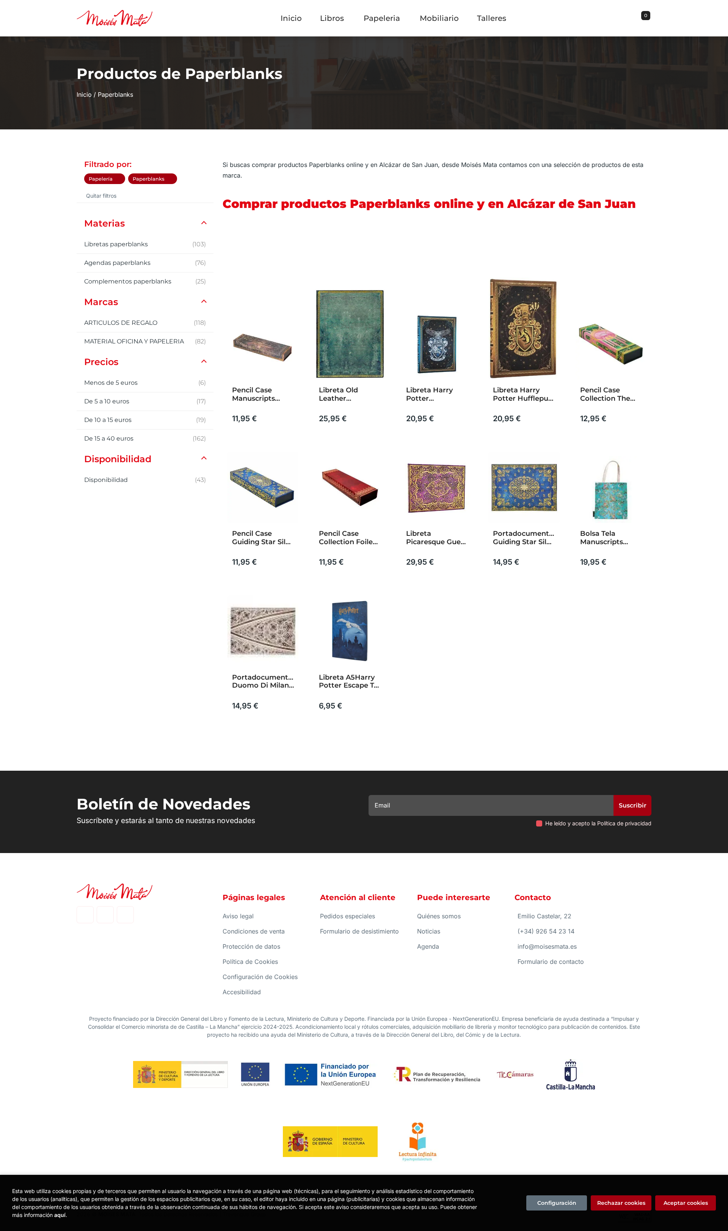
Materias (104, 223)
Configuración (556, 1203)
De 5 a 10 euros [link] (145, 401)
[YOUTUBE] (125, 914)
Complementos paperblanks (145, 281)
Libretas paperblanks (145, 244)
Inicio (84, 94)
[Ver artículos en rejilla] (628, 256)
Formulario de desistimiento (359, 931)
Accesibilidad (242, 992)
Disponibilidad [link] (145, 479)
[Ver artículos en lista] (638, 256)
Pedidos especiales (347, 916)
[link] (119, 179)
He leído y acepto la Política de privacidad (598, 823)
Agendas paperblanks (145, 262)
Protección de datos (251, 946)
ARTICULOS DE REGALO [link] (145, 322)
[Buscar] (636, 18)
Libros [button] (332, 18)
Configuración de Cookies (260, 977)
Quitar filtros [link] (101, 195)
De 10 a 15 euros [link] (145, 419)
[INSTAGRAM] (105, 914)
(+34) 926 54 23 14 (546, 931)
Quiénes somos (439, 916)
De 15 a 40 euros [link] (145, 438)
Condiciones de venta (254, 931)
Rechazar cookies (621, 1203)
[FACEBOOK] (85, 914)
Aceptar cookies (686, 1203)
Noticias (428, 931)
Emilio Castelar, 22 (544, 916)
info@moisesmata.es (547, 946)
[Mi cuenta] (649, 18)
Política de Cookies (250, 961)
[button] (643, 18)
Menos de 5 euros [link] (145, 382)
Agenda (428, 946)
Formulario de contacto (551, 961)
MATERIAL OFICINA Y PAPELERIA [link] (145, 341)
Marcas (101, 301)
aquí (60, 1215)
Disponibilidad (117, 458)
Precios (101, 361)
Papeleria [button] (382, 18)
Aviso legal (238, 916)
